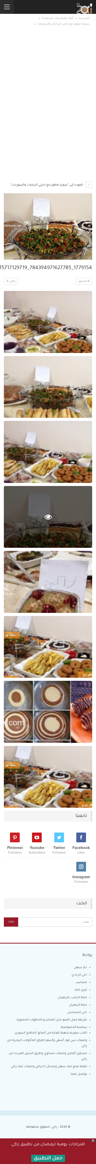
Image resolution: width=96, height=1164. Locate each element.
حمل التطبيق (48, 1158)
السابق (83, 281)
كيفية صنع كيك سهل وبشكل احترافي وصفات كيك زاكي (49, 1066)
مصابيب (81, 982)
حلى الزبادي (79, 975)
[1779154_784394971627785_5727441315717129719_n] (48, 322)
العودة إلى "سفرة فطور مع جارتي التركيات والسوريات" (47, 185)
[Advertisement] (48, 74)
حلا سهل (80, 967)
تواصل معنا (79, 1074)
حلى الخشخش (77, 1012)
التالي (11, 281)
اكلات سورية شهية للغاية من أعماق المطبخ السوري (51, 1033)
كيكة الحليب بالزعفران (72, 997)
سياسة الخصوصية (74, 1027)
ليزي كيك (80, 990)
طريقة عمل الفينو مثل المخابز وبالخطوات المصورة (51, 1020)
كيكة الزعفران (78, 1005)
